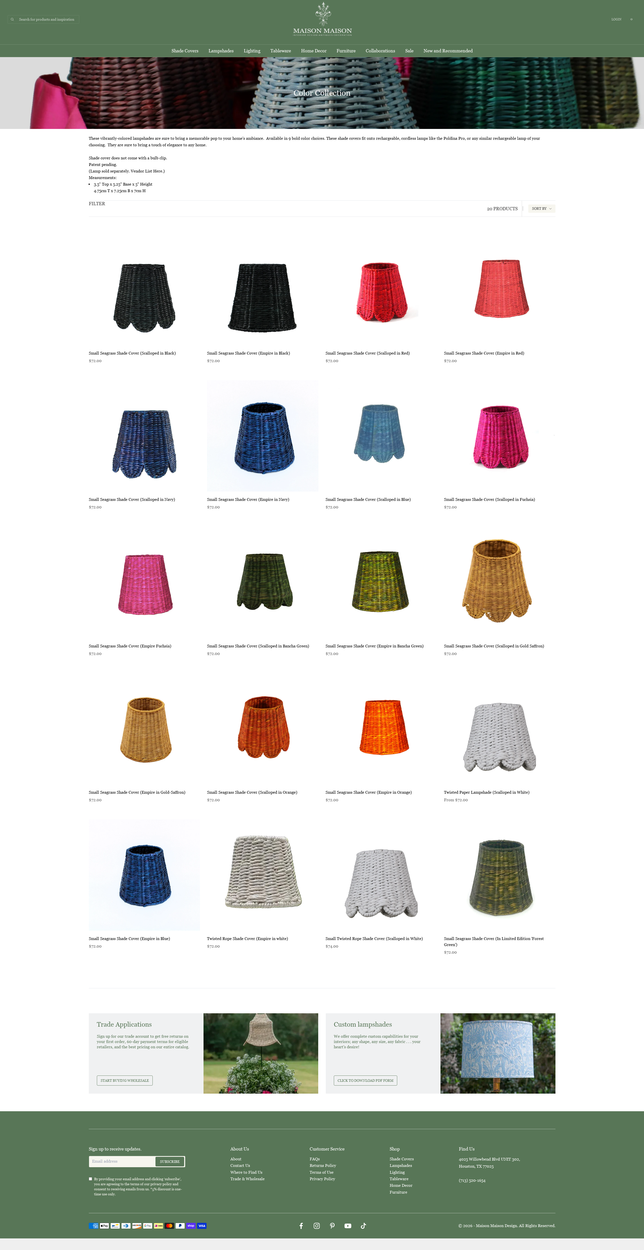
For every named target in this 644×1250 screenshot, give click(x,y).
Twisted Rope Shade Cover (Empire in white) (247, 938)
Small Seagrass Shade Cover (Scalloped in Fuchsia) (489, 499)
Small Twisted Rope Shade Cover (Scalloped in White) (374, 938)
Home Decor (314, 50)
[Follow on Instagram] (316, 1226)
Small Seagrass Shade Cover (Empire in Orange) (369, 792)
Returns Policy (323, 1165)
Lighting (252, 50)
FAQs (315, 1159)
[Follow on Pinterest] (332, 1226)
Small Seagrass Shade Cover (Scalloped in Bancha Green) (258, 646)
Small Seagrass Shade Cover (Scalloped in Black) (132, 353)
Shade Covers (185, 50)
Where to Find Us (246, 1172)
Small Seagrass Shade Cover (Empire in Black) (248, 353)
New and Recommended (448, 50)
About (236, 1159)
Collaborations (380, 50)
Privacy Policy (322, 1178)
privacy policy (161, 1184)
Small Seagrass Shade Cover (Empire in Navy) (248, 499)
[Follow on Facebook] (301, 1226)
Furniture (346, 50)
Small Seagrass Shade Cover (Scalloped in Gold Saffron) (494, 646)
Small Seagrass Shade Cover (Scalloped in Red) (368, 353)
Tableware (280, 50)
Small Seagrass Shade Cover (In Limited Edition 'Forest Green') (494, 941)
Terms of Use (322, 1172)
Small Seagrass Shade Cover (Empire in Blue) (129, 938)
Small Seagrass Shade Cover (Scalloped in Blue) (368, 499)
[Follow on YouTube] (348, 1226)
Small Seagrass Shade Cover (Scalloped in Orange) (252, 792)
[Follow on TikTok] (363, 1226)
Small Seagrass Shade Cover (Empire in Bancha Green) (375, 646)
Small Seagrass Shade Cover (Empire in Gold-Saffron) (137, 792)
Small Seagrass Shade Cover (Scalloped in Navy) (132, 499)
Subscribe (170, 1162)
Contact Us (240, 1165)
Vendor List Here (146, 171)
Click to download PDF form (365, 1081)
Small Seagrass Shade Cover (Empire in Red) (484, 353)
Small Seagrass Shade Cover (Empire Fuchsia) (130, 646)
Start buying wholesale (125, 1081)
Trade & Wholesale (247, 1178)
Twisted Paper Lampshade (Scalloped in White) (487, 792)
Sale (409, 50)
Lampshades (221, 50)
